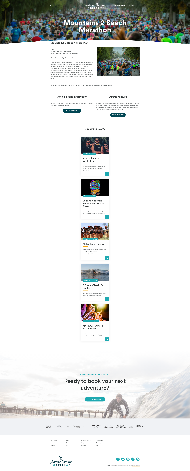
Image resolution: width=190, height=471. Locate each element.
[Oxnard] (68, 427)
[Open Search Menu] (51, 5)
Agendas (52, 445)
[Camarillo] (59, 426)
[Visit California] (108, 426)
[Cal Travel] (121, 426)
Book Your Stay (95, 399)
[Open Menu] (138, 5)
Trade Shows (99, 440)
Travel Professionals (86, 440)
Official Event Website (72, 110)
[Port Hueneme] (85, 426)
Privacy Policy (136, 465)
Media (67, 443)
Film (67, 445)
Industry (68, 440)
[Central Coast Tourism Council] (96, 426)
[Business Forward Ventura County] (140, 426)
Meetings (83, 445)
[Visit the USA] (131, 427)
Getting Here (54, 440)
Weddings (98, 443)
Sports (97, 445)
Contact (52, 443)
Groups (83, 443)
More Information (118, 115)
